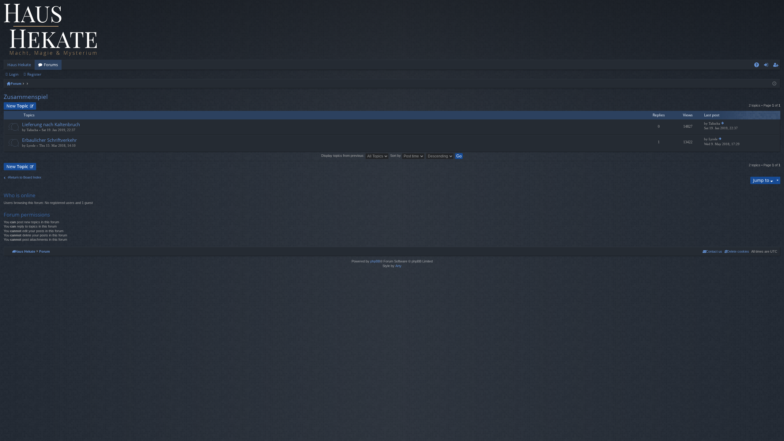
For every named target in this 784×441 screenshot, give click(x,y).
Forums (51, 64)
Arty (398, 266)
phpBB (375, 261)
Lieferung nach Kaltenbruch (51, 124)
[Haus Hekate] (50, 30)
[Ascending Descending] (440, 155)
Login (13, 74)
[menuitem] (736, 251)
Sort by (396, 155)
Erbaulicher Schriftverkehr (49, 140)
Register (34, 74)
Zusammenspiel (26, 97)
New (17, 106)
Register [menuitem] (777, 66)
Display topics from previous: (343, 155)
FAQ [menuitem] (758, 66)
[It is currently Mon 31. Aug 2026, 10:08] (774, 83)
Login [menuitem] (767, 66)
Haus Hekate (19, 64)
